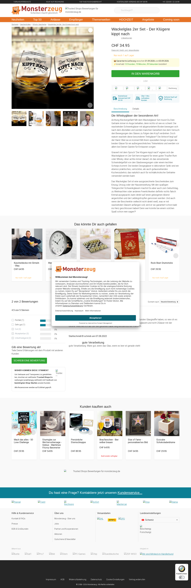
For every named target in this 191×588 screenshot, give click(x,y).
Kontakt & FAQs (18, 518)
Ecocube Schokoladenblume (165, 441)
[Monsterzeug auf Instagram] (78, 569)
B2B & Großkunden (20, 529)
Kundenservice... (130, 493)
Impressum (51, 579)
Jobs (56, 524)
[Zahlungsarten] (95, 503)
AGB (62, 579)
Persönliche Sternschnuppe (78, 441)
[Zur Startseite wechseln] (37, 10)
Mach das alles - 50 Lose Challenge (23, 441)
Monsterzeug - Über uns (64, 518)
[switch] (182, 577)
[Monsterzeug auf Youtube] (112, 569)
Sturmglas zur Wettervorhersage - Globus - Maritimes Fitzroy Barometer (52, 443)
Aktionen (58, 534)
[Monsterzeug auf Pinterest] (101, 569)
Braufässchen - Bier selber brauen (109, 441)
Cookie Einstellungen (115, 579)
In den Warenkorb (145, 73)
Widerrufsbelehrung (77, 579)
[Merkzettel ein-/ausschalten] (90, 105)
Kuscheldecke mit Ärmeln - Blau (26, 264)
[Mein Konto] (173, 10)
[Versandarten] (116, 521)
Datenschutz (96, 579)
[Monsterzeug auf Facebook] (90, 569)
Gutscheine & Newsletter (65, 539)
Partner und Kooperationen (66, 529)
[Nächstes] (91, 68)
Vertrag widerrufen (137, 579)
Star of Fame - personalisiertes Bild (138, 441)
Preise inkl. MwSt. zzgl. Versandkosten (125, 50)
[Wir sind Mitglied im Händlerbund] (156, 554)
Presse (15, 524)
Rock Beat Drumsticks (162, 263)
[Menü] (186, 565)
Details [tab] (136, 108)
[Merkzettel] (165, 10)
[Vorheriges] (14, 68)
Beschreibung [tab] (120, 108)
